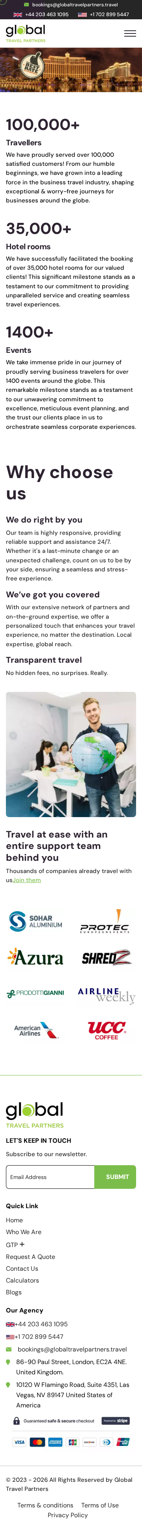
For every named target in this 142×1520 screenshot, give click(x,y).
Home (14, 1220)
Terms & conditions (45, 1505)
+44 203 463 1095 (41, 1324)
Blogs (14, 1292)
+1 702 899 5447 (39, 1337)
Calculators (22, 1280)
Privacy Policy (68, 1515)
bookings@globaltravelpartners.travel (75, 5)
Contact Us (22, 1268)
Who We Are (23, 1232)
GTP (15, 1245)
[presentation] (20, 78)
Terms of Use (100, 1505)
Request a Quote (30, 1257)
